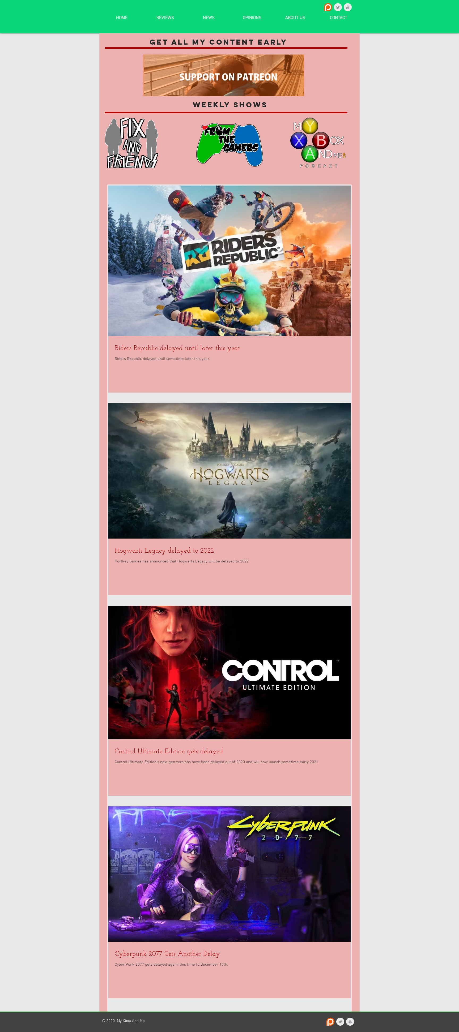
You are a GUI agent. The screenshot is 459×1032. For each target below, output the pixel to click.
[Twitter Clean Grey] (338, 7)
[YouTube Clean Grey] (348, 7)
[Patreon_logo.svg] (328, 7)
